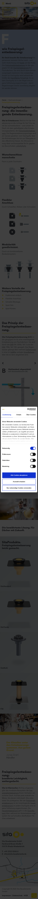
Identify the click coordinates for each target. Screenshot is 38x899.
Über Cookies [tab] (31, 415)
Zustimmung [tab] (6, 415)
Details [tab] (18, 415)
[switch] (33, 454)
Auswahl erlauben (19, 481)
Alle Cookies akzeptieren (19, 475)
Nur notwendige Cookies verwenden (19, 488)
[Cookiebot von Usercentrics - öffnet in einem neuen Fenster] (27, 409)
